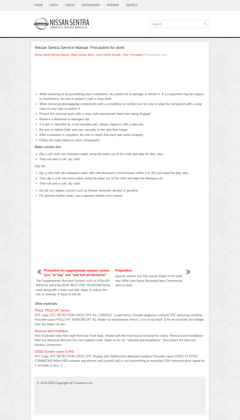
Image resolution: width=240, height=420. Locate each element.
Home (39, 5)
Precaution (137, 54)
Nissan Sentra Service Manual (52, 54)
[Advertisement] (120, 76)
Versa (70, 5)
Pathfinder (91, 5)
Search (132, 5)
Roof (125, 54)
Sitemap (113, 5)
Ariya (54, 5)
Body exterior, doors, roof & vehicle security (96, 54)
